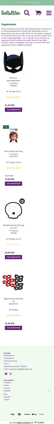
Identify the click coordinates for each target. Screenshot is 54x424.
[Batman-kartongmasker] (13, 62)
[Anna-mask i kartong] (13, 136)
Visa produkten (13, 110)
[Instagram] (11, 373)
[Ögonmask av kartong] (13, 283)
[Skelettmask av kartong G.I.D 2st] (13, 209)
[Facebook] (7, 373)
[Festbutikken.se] (10, 12)
